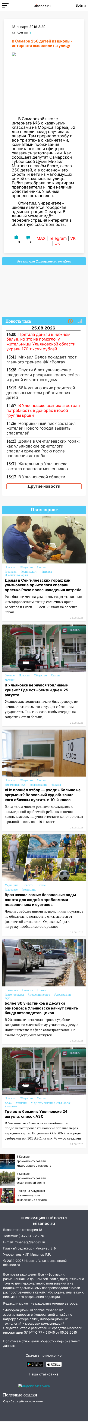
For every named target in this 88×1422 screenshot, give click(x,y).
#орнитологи (29, 571)
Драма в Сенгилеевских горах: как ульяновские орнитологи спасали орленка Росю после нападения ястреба (43, 585)
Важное (10, 675)
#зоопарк (10, 571)
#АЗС (8, 1103)
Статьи (41, 567)
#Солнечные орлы (16, 575)
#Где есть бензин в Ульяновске (50, 1103)
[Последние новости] (70, 321)
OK (57, 243)
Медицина (11, 885)
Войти (81, 5)
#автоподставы (14, 994)
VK (73, 238)
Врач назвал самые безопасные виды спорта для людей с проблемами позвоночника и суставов (40, 899)
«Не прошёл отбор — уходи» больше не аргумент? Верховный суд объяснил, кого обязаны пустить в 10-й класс (43, 795)
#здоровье (11, 889)
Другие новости (44, 486)
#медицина (29, 889)
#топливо (11, 1106)
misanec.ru (11, 1265)
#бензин (10, 680)
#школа (56, 784)
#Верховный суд (15, 784)
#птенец (47, 571)
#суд (7, 998)
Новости (10, 567)
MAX (41, 238)
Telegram (58, 238)
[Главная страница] (42, 5)
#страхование (62, 994)
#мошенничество (39, 994)
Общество (26, 567)
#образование (38, 784)
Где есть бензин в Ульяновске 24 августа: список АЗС (36, 1114)
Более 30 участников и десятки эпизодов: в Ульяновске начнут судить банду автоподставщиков (41, 1008)
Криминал (11, 990)
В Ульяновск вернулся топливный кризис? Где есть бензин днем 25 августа (37, 690)
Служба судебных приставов (23, 1401)
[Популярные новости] (79, 321)
